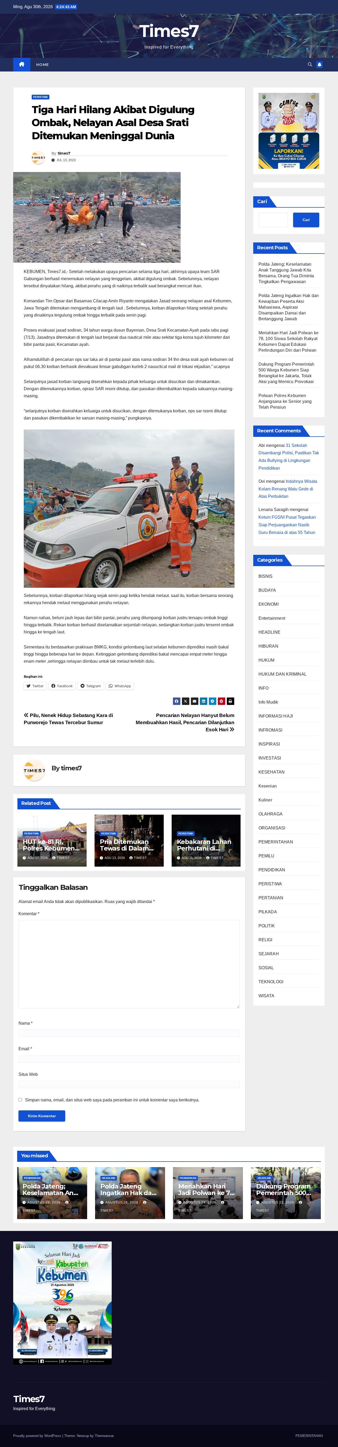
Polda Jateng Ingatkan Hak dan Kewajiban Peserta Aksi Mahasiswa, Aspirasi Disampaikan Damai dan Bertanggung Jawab (289, 307)
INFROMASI (271, 730)
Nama (25, 1023)
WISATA (267, 996)
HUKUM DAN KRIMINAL (283, 674)
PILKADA (268, 912)
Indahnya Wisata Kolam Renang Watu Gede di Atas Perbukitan (288, 489)
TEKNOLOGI (271, 982)
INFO (264, 688)
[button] (310, 64)
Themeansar (104, 1436)
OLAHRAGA (271, 814)
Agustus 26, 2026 (122, 1202)
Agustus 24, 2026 (200, 1202)
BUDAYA (267, 590)
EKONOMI (269, 604)
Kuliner (265, 800)
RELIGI (266, 940)
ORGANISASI (272, 828)
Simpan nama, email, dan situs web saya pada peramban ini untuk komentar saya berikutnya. (112, 1100)
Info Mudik (268, 702)
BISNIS (266, 576)
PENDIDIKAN (272, 870)
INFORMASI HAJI (276, 716)
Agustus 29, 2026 (44, 1202)
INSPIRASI (269, 744)
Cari (262, 201)
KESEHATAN (272, 772)
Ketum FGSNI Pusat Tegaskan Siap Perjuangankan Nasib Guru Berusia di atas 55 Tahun (287, 525)
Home (42, 64)
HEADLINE (270, 632)
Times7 (169, 31)
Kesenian (268, 786)
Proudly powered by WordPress (37, 1436)
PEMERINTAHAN (276, 842)
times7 (64, 153)
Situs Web (28, 1074)
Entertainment (272, 618)
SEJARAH (269, 954)
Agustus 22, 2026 (278, 1202)
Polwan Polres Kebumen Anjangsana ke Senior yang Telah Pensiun (285, 401)
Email (25, 1049)
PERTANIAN (271, 898)
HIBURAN (268, 646)
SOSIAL (266, 968)
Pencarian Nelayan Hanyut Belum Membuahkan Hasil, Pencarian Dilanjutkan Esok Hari (185, 722)
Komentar (28, 913)
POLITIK (267, 926)
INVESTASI (270, 758)
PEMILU (267, 856)
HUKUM (267, 660)
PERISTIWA (40, 96)
